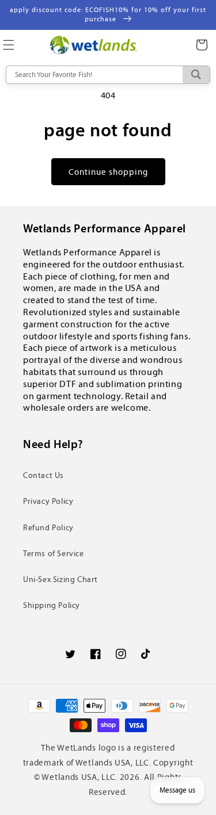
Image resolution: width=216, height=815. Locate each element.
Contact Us (43, 475)
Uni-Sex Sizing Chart (60, 579)
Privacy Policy (48, 501)
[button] (201, 45)
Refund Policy (48, 528)
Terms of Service (53, 553)
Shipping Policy (51, 605)
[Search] (196, 74)
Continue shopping (108, 172)
